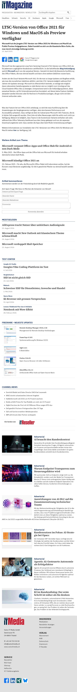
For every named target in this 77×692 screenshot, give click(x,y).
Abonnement (44, 636)
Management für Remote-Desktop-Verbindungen (37, 331)
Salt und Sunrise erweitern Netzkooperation (22, 412)
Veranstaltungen (45, 627)
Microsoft (11, 71)
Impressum (43, 644)
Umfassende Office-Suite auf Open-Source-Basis (37, 373)
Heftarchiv (8, 668)
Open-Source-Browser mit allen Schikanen (35, 361)
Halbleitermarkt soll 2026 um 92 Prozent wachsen (24, 399)
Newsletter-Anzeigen (46, 625)
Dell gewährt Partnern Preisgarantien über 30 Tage (24, 408)
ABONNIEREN (19, 12)
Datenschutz (43, 641)
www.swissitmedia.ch (12, 647)
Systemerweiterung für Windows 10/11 (34, 340)
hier (15, 130)
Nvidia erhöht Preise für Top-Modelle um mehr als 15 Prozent (28, 402)
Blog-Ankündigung (67, 68)
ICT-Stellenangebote (11, 671)
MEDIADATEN (7, 12)
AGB (40, 638)
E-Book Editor (24, 351)
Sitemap (7, 665)
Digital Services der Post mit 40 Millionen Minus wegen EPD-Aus (29, 405)
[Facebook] (7, 682)
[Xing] (20, 682)
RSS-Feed (7, 663)
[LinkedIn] (13, 682)
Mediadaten (43, 622)
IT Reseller (43, 647)
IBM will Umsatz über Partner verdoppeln (21, 415)
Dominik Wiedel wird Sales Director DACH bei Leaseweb (26, 392)
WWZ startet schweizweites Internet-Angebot (22, 395)
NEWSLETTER (30, 12)
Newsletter (8, 660)
